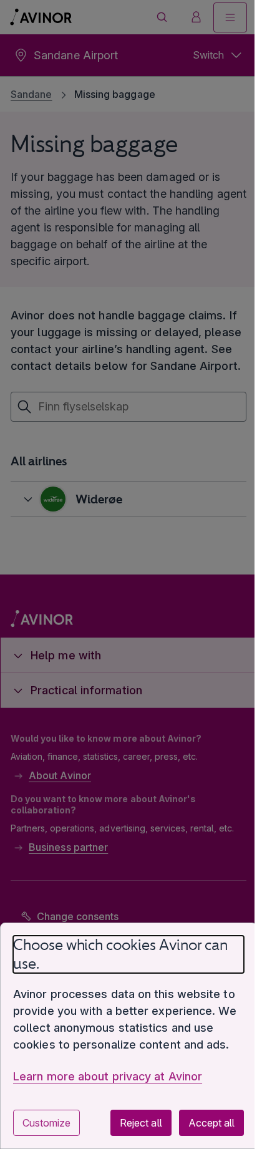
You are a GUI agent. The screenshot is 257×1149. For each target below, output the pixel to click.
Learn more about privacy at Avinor (107, 1076)
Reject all (131, 1123)
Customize (46, 1123)
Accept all (202, 1123)
